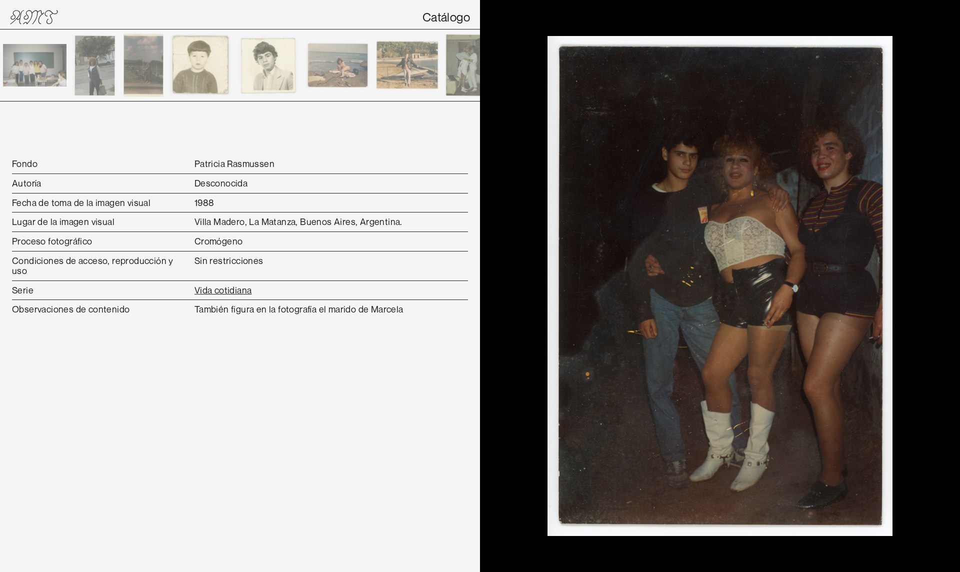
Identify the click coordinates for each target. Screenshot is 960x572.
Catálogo (446, 17)
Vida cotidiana (223, 290)
